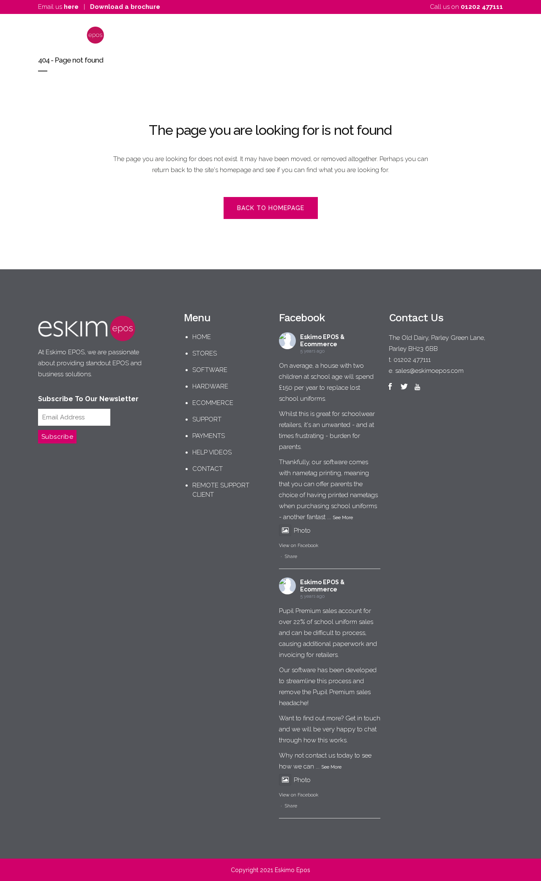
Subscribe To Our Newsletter (88, 399)
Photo (302, 530)
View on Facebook (298, 545)
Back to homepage (270, 208)
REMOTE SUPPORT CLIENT (220, 490)
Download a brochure (125, 7)
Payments (208, 436)
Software (209, 370)
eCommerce (212, 403)
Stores (204, 353)
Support (206, 419)
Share (291, 556)
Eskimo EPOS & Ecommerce (322, 340)
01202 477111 (482, 7)
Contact (207, 469)
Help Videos (212, 452)
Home (201, 337)
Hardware (210, 386)
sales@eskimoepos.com (429, 371)
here (71, 7)
